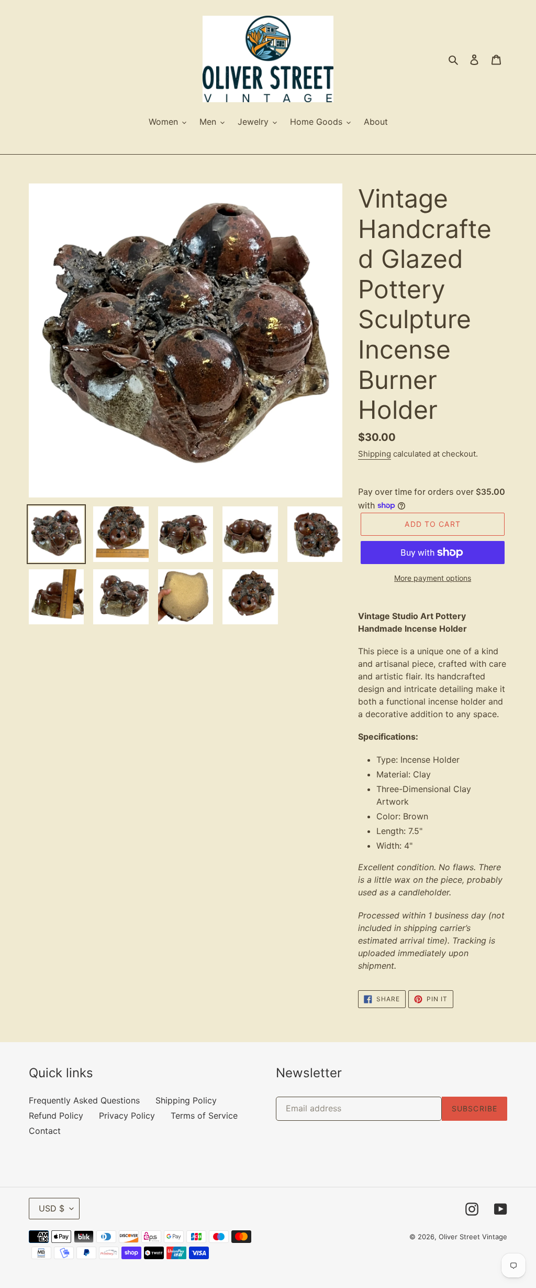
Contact (45, 1130)
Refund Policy (56, 1115)
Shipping (374, 454)
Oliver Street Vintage (473, 1236)
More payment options (432, 577)
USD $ (51, 1208)
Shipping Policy (186, 1100)
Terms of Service (204, 1115)
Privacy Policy (127, 1115)
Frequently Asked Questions (84, 1100)
